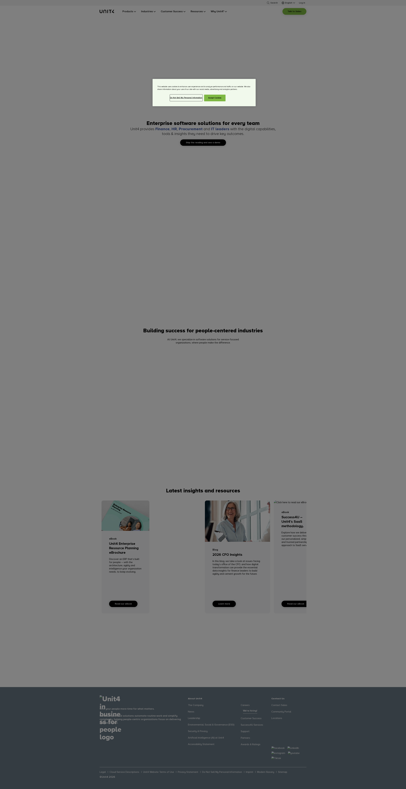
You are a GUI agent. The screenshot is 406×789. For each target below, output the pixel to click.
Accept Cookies (214, 98)
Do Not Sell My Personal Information (186, 98)
